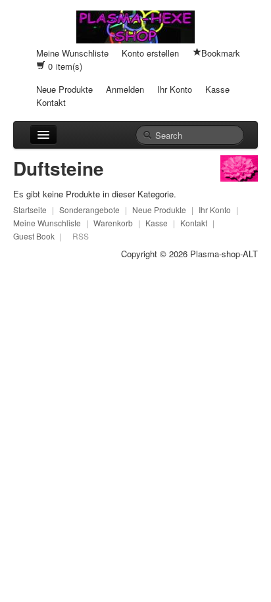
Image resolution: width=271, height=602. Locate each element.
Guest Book (34, 235)
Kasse (217, 89)
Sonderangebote (89, 209)
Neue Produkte (64, 89)
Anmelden (125, 89)
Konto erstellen (150, 53)
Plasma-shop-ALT (224, 253)
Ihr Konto (174, 89)
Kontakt (51, 102)
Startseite (30, 209)
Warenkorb (113, 222)
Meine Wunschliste (72, 53)
